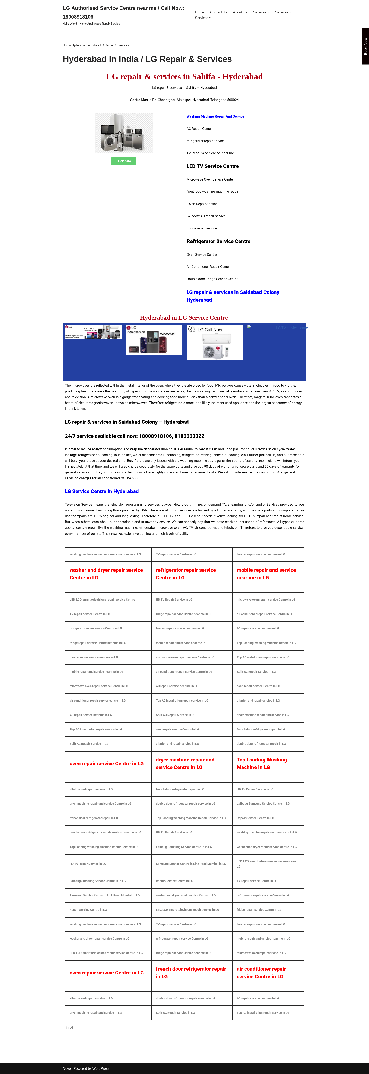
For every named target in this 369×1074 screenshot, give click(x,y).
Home (199, 12)
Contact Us (218, 12)
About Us (240, 12)
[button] (268, 12)
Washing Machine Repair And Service (215, 116)
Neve (67, 1068)
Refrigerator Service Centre (218, 241)
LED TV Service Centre (213, 166)
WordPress (100, 1068)
